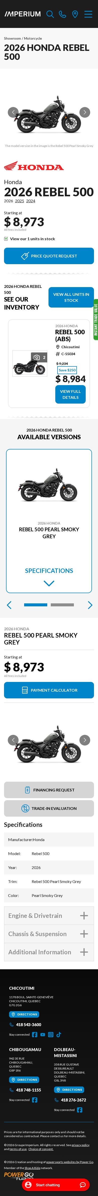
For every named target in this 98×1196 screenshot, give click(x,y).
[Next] (89, 605)
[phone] (62, 13)
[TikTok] (59, 1035)
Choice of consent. (41, 1149)
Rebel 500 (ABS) (70, 335)
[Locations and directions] (75, 13)
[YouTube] (43, 1035)
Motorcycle (33, 38)
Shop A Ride (32, 1168)
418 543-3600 (28, 1024)
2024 (30, 200)
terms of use (18, 1149)
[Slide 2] (62, 604)
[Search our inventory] (50, 13)
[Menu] (88, 14)
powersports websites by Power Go (69, 1162)
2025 (19, 200)
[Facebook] (35, 1035)
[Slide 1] (35, 604)
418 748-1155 (28, 1089)
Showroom (12, 38)
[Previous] (9, 605)
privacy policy (80, 1145)
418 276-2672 (73, 1099)
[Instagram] (51, 1035)
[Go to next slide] (84, 112)
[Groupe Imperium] (22, 14)
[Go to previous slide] (13, 112)
